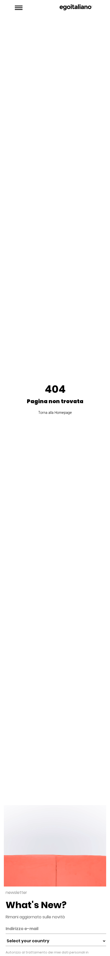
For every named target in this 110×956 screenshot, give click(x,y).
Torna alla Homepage (55, 413)
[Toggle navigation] (19, 8)
